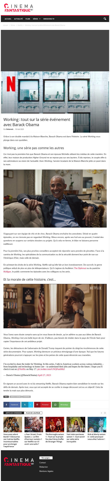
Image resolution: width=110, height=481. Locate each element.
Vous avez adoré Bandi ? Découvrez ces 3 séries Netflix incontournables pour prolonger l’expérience (11, 440)
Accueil (8, 19)
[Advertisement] (55, 50)
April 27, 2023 (44, 375)
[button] (105, 19)
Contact (42, 463)
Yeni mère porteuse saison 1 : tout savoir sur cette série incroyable (76, 438)
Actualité (18, 19)
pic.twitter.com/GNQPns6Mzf (51, 369)
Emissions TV (48, 19)
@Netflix (21, 369)
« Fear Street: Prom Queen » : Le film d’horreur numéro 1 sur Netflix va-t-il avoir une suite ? (33, 439)
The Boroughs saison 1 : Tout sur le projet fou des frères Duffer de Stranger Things (55, 438)
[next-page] (105, 413)
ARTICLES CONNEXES (14, 413)
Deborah (9, 129)
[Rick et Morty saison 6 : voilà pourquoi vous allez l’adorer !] (97, 424)
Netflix (20, 25)
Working (26, 397)
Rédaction (43, 467)
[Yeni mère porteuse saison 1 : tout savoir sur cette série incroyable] (76, 424)
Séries (35, 19)
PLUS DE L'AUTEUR (33, 413)
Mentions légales (46, 471)
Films (27, 19)
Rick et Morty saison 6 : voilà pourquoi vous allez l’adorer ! (96, 436)
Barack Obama (16, 397)
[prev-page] (101, 413)
